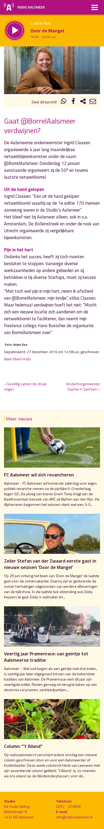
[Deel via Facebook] (73, 102)
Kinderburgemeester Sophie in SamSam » (83, 386)
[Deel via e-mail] (92, 102)
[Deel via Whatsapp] (63, 102)
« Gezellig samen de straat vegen (25, 386)
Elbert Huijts (22, 359)
